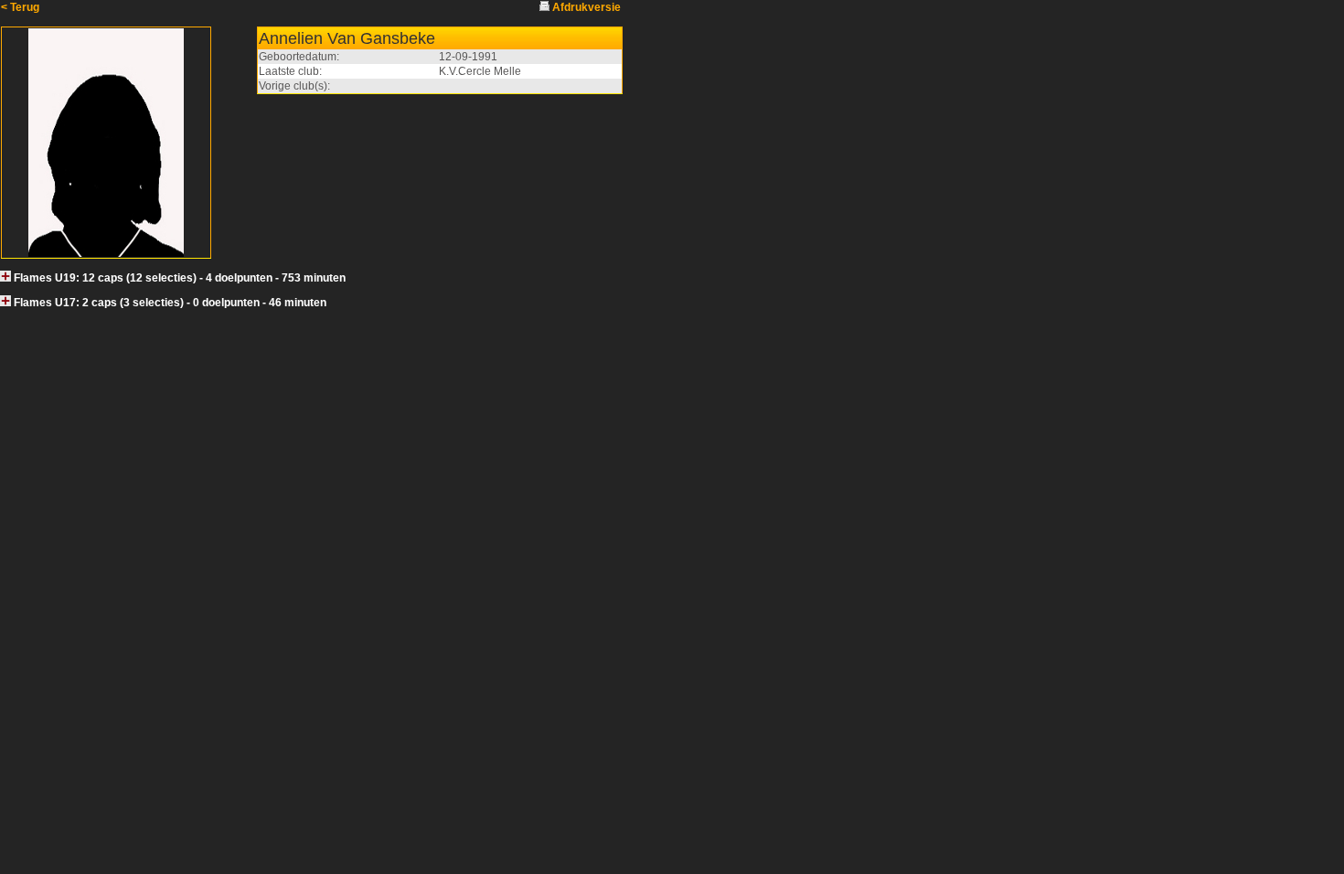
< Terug (20, 7)
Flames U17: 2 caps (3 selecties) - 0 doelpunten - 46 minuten (170, 302)
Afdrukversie (586, 7)
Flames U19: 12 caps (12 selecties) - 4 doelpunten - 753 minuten (180, 278)
